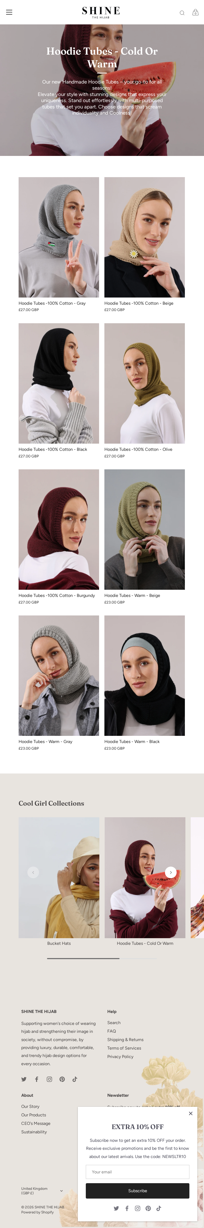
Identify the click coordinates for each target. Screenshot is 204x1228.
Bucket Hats (59, 943)
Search (114, 1022)
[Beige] (144, 237)
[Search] (182, 13)
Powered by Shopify (37, 1212)
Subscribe (137, 1190)
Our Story (30, 1106)
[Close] (191, 1113)
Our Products (33, 1114)
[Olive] (144, 383)
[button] (33, 872)
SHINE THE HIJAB (49, 1207)
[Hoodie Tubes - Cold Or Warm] (145, 877)
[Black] (59, 383)
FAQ (111, 1031)
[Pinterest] (148, 1207)
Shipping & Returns (125, 1039)
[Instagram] (137, 1207)
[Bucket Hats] (59, 877)
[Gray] (59, 237)
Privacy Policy (120, 1056)
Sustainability (34, 1131)
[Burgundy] (59, 529)
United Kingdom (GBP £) (34, 1190)
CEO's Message (35, 1123)
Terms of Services (124, 1048)
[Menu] (9, 12)
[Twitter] (116, 1207)
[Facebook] (127, 1207)
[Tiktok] (159, 1207)
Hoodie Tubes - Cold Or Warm (145, 943)
